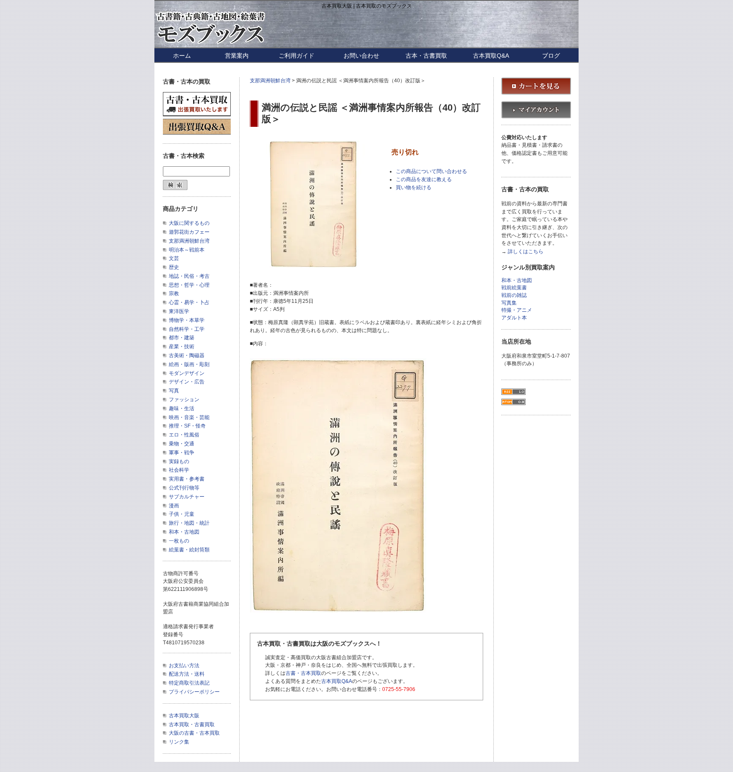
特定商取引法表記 (189, 683)
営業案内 (237, 55)
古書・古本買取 (303, 673)
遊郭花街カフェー (189, 232)
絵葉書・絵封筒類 (189, 550)
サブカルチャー (186, 497)
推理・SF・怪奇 (187, 426)
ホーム (182, 55)
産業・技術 (181, 347)
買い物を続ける (413, 187)
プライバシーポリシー (194, 692)
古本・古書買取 (426, 55)
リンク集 (179, 742)
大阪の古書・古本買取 (194, 733)
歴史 (174, 267)
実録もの (179, 461)
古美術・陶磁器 (186, 355)
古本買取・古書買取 (192, 724)
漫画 (174, 506)
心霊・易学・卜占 (189, 302)
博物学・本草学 (186, 320)
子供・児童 (181, 514)
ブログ (551, 55)
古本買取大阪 (184, 716)
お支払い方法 (184, 666)
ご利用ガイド (296, 55)
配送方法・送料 (186, 674)
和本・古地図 (184, 532)
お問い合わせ (361, 55)
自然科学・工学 (186, 329)
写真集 (509, 303)
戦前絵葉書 (514, 288)
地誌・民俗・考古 (189, 276)
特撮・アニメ (516, 310)
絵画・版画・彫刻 (189, 364)
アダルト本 (514, 318)
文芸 (174, 258)
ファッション (184, 400)
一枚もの (179, 541)
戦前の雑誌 (514, 295)
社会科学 (179, 470)
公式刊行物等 (184, 488)
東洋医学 (179, 311)
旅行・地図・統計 (189, 523)
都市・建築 (181, 338)
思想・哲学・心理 (189, 285)
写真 (174, 391)
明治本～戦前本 (186, 250)
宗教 (174, 293)
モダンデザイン (186, 373)
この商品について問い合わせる (431, 171)
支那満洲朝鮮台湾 (270, 81)
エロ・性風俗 (184, 435)
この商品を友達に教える (424, 179)
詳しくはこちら (525, 252)
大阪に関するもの (189, 223)
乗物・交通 (181, 444)
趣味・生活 (181, 408)
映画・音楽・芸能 (189, 417)
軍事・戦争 (181, 453)
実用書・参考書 (186, 479)
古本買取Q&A (491, 55)
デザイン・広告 (186, 382)
